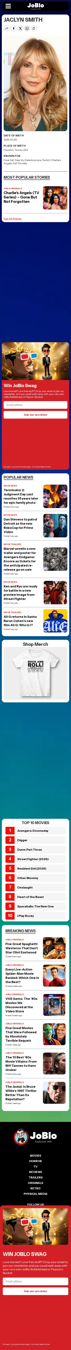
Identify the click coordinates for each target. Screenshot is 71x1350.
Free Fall (9, 160)
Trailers (36, 1177)
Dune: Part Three (29, 849)
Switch (46, 160)
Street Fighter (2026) (33, 859)
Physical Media (36, 1194)
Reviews (35, 1172)
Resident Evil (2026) (31, 868)
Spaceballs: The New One (35, 906)
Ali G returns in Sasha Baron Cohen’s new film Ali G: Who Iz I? (20, 621)
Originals (35, 1183)
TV (35, 1166)
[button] (8, 6)
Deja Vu (19, 160)
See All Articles (12, 218)
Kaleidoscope (33, 160)
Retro (35, 1188)
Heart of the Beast (30, 897)
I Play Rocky (25, 916)
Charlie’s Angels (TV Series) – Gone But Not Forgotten (21, 197)
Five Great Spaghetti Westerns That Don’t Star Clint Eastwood (21, 948)
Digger (22, 840)
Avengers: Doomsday (32, 830)
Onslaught (25, 887)
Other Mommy (27, 878)
